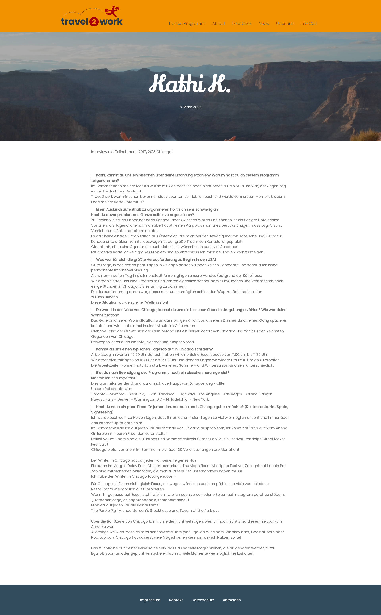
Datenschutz (203, 599)
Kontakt (176, 599)
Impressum (150, 599)
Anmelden (232, 599)
